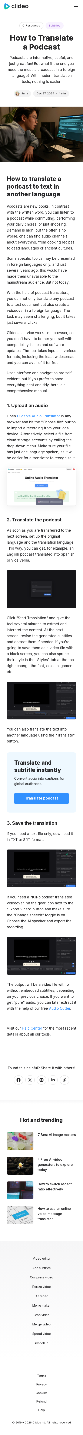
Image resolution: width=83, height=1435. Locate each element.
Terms (41, 1376)
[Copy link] (64, 1080)
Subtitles (54, 25)
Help (41, 1410)
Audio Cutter (59, 1008)
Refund (41, 1401)
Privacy (41, 1384)
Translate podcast (41, 798)
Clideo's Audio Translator (38, 416)
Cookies (41, 1393)
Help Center (32, 1028)
